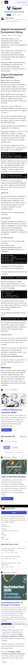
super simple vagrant (16, 381)
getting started (22, 161)
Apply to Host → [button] (7, 498)
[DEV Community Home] (6, 2)
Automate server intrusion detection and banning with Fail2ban (13, 550)
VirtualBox (4, 112)
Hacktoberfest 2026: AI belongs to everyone (12, 603)
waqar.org (18, 21)
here (11, 147)
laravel (19, 35)
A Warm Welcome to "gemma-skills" (11, 411)
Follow (14, 512)
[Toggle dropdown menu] (25, 390)
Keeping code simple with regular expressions (11, 565)
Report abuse (19, 452)
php (14, 35)
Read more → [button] (6, 430)
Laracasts (4, 374)
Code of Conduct (9, 452)
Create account (21, 2)
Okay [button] (4, 662)
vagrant (4, 35)
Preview (15, 447)
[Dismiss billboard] (26, 626)
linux (10, 35)
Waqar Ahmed (9, 18)
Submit (7, 447)
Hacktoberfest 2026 (9, 613)
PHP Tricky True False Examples (10, 557)
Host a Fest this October (13, 476)
